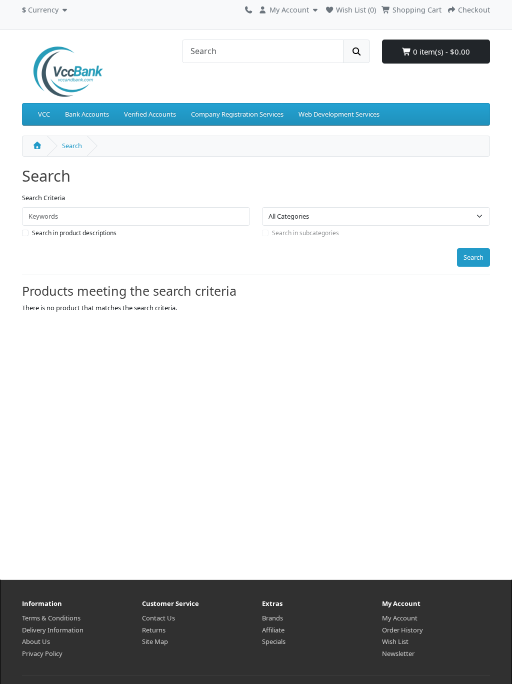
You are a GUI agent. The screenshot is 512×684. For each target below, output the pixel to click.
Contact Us (158, 617)
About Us (36, 641)
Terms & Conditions (51, 617)
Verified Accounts (150, 114)
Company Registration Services (237, 114)
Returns (154, 629)
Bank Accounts (87, 114)
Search (72, 145)
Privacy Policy (42, 653)
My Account (400, 617)
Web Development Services (339, 114)
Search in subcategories (305, 233)
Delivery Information (53, 629)
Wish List (395, 641)
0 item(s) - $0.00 (440, 52)
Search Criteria (43, 197)
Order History (402, 629)
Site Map (155, 641)
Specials (274, 641)
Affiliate (273, 629)
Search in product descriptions (74, 233)
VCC (44, 114)
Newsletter (398, 653)
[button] (46, 8)
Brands (272, 617)
